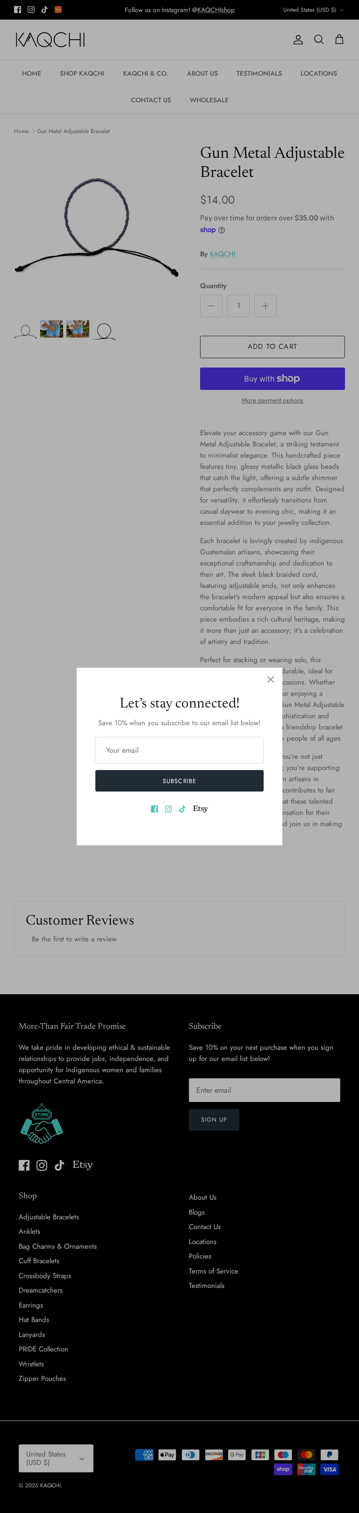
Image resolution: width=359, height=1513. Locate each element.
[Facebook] (154, 809)
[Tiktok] (182, 809)
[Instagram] (168, 809)
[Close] (270, 679)
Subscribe (179, 781)
